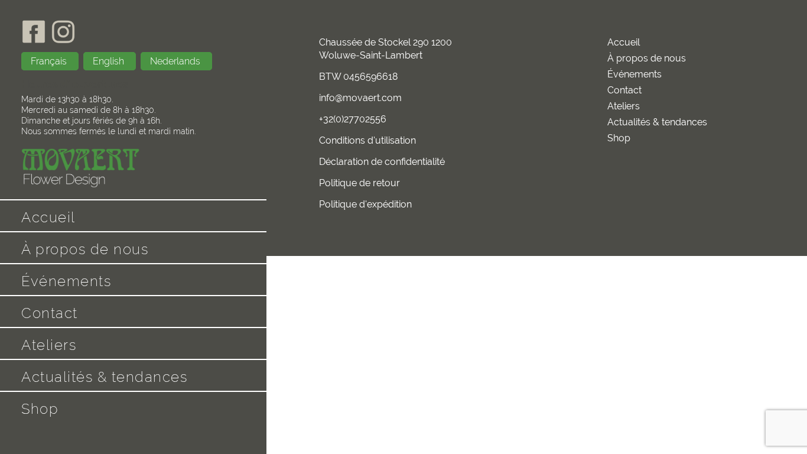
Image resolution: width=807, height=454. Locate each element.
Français (50, 61)
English (109, 61)
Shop (39, 408)
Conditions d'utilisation (367, 140)
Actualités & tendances (104, 376)
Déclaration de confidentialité (382, 161)
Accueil (48, 217)
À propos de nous (84, 249)
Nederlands (176, 61)
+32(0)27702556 (352, 119)
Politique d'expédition (365, 204)
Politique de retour (359, 183)
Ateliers (48, 345)
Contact (49, 313)
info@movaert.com (360, 97)
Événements (66, 281)
